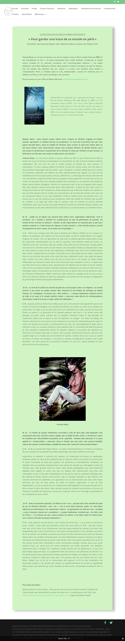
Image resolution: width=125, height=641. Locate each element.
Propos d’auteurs (47, 9)
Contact (15, 14)
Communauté (109, 9)
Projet (34, 9)
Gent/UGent (27, 14)
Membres (61, 9)
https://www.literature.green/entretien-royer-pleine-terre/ (46, 595)
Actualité (25, 9)
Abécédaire (73, 9)
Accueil (15, 9)
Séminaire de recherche (91, 9)
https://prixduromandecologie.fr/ (75, 79)
